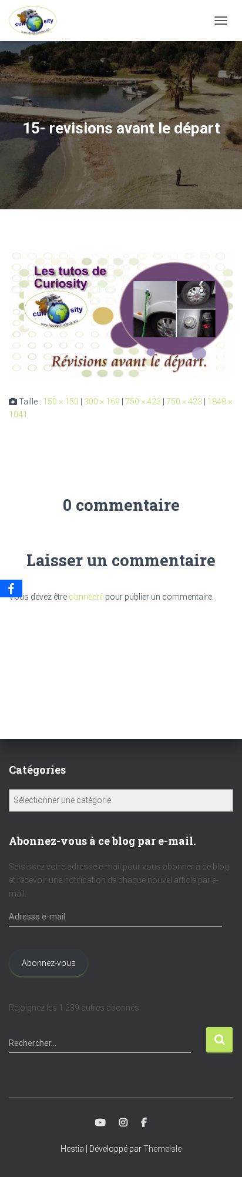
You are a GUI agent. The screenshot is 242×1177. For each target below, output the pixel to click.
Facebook (144, 1122)
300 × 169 (102, 401)
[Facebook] (11, 588)
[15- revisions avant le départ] (121, 313)
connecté (86, 596)
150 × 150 (61, 401)
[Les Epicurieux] (37, 20)
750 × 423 (143, 401)
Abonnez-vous (49, 963)
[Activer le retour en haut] (219, 1153)
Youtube (100, 1122)
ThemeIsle (162, 1148)
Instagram (123, 1122)
